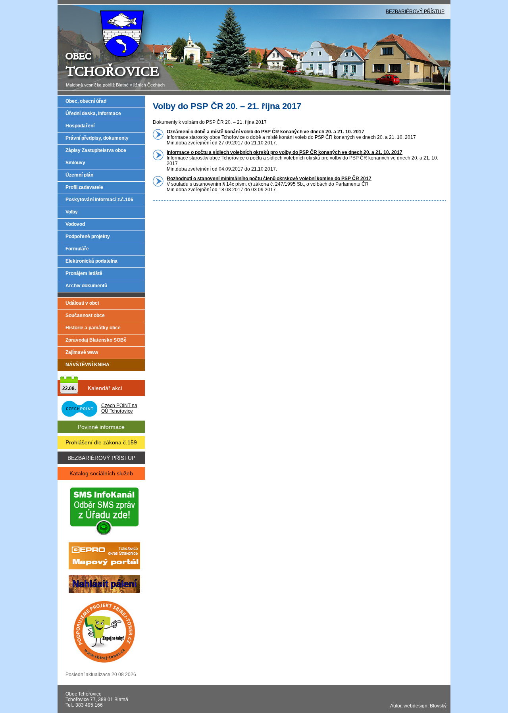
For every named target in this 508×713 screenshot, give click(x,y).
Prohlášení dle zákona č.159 (101, 442)
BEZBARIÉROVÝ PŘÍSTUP (415, 11)
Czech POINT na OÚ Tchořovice (119, 408)
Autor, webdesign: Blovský (418, 706)
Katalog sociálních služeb (101, 473)
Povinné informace (101, 427)
